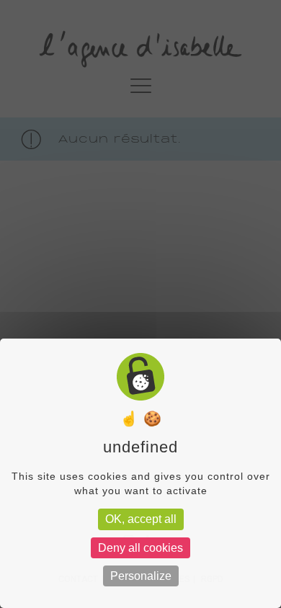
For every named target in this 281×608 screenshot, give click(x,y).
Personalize (140, 576)
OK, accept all (141, 519)
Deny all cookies (140, 548)
